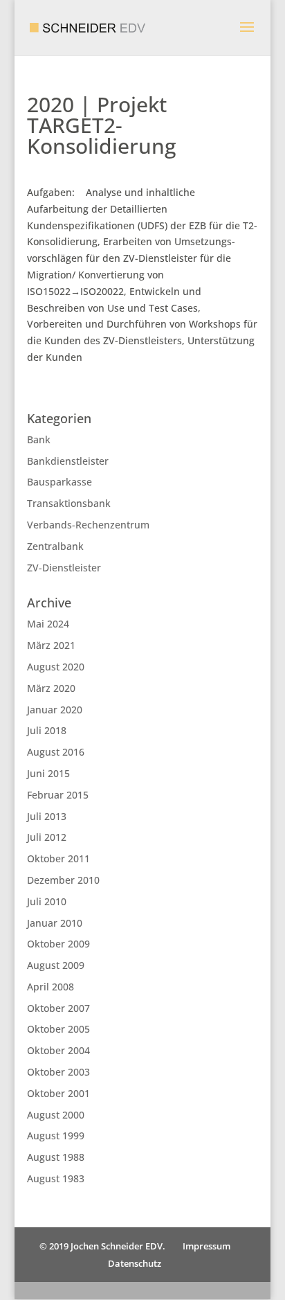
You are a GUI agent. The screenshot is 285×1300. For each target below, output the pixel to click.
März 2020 (51, 688)
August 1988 (55, 1157)
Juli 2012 (46, 837)
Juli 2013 (46, 816)
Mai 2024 (48, 623)
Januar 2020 (54, 709)
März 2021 (51, 645)
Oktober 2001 (58, 1093)
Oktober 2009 (58, 943)
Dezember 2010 (63, 880)
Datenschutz (134, 1263)
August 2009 (55, 965)
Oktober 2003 (58, 1071)
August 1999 (55, 1135)
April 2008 (50, 986)
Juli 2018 (46, 730)
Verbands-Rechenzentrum (88, 524)
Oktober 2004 (58, 1050)
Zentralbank (55, 546)
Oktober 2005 (58, 1028)
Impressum (206, 1246)
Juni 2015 (48, 773)
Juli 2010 (46, 901)
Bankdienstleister (68, 461)
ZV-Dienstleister (64, 567)
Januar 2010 (54, 922)
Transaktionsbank (69, 503)
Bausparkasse (59, 481)
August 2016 (55, 751)
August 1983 (55, 1178)
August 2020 (55, 666)
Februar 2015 (58, 794)
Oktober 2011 (58, 858)
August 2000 (55, 1114)
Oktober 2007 (58, 1008)
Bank (38, 439)
